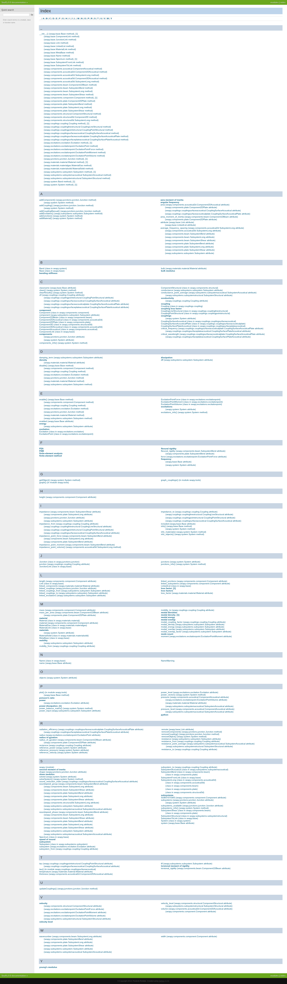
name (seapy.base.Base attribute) (55, 663)
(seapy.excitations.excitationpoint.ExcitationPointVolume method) (74, 155)
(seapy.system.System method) (59, 184)
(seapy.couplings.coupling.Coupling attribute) (186, 301)
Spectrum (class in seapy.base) (54, 837)
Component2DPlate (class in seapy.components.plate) (65, 322)
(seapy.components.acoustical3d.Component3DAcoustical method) (75, 78)
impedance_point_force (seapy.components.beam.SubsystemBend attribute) (75, 536)
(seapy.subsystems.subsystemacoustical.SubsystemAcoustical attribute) (199, 706)
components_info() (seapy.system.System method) (63, 343)
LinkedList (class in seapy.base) (176, 586)
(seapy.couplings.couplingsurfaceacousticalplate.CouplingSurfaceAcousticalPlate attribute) (207, 214)
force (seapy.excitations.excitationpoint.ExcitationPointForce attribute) (194, 456)
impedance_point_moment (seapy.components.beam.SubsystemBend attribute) (77, 544)
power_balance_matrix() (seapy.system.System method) (66, 708)
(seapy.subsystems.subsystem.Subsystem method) (68, 172)
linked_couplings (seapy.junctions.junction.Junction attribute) (67, 588)
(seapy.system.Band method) (57, 181)
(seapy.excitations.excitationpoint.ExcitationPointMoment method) (75, 152)
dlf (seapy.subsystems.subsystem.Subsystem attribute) (187, 360)
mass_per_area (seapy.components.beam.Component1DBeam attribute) (73, 612)
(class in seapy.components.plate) (181, 774)
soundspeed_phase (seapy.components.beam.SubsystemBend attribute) (73, 812)
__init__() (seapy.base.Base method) (56, 34)
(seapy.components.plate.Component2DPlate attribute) (191, 207)
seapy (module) (46, 767)
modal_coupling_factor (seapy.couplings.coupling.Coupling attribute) (193, 622)
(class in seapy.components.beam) (181, 786)
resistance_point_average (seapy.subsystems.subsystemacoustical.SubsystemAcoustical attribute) (208, 743)
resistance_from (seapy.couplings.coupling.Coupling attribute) (190, 741)
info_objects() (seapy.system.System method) (182, 534)
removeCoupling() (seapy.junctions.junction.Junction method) (190, 734)
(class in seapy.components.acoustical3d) (185, 782)
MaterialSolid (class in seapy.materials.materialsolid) (64, 635)
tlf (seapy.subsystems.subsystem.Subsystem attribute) (186, 863)
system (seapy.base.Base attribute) (177, 823)
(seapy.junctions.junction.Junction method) (64, 159)
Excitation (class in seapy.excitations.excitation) (61, 431)
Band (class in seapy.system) (53, 268)
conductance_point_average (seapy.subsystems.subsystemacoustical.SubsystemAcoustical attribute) (209, 292)
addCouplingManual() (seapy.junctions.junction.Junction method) (70, 211)
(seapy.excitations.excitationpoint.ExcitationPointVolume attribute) (196, 700)
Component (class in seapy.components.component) (64, 312)
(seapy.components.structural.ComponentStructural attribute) (73, 906)
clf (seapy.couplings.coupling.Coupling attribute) (61, 295)
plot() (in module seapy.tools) (53, 692)
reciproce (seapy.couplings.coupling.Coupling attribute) (65, 745)
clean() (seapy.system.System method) (57, 290)
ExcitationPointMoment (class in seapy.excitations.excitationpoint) (192, 402)
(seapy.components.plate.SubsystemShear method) (68, 110)
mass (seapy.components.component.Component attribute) (67, 610)
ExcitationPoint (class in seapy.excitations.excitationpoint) (66, 434)
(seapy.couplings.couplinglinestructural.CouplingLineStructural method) (77, 127)
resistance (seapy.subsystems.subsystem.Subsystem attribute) (191, 739)
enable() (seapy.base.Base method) (56, 399)
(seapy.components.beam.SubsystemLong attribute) (190, 237)
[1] (76, 34)
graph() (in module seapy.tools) (54, 482)
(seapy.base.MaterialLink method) (60, 49)
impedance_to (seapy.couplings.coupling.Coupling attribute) (189, 512)
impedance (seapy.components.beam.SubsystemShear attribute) (70, 512)
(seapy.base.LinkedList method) (59, 46)
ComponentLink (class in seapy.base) (57, 331)
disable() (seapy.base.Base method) (56, 365)
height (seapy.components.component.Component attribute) (67, 497)
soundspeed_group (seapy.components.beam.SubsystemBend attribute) (73, 784)
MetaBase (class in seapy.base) (54, 638)
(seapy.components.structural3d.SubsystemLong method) (71, 120)
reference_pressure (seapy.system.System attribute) (64, 750)
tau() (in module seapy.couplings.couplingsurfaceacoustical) (67, 869)
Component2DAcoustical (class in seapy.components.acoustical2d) (71, 320)
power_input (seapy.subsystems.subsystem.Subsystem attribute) (70, 710)
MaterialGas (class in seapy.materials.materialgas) (63, 625)
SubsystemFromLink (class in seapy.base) (181, 777)
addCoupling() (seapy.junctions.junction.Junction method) (66, 205)
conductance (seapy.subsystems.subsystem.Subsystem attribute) (192, 290)
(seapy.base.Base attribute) (178, 462)
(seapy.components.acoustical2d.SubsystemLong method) (71, 75)
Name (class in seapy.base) (52, 660)
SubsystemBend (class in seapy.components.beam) (185, 772)
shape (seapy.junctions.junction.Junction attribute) (63, 772)
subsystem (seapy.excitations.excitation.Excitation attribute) (67, 846)
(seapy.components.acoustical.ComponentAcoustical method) (73, 68)
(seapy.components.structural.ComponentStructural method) (72, 114)
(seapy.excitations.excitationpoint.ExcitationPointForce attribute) (74, 909)
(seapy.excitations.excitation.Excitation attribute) (66, 703)
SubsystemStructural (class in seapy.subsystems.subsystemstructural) (194, 816)
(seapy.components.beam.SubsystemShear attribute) (190, 240)
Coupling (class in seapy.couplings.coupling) (182, 306)
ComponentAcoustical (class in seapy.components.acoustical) (68, 329)
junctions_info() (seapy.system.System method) (183, 564)
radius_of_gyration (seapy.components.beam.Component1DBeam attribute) (75, 740)
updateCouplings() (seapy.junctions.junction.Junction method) (68, 888)
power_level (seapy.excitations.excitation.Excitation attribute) (189, 692)
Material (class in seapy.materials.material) (59, 620)
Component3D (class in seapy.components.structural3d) (65, 324)
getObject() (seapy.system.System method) (59, 480)
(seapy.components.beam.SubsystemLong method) (68, 91)
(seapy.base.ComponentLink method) (61, 36)
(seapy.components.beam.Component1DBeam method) (70, 85)
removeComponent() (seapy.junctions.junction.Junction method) (191, 732)
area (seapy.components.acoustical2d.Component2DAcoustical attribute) (195, 204)
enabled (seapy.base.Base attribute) (56, 421)
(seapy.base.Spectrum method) (59, 59)
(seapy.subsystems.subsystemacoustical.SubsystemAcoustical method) (77, 175)
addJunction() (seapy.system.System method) (61, 216)
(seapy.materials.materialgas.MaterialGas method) (68, 165)
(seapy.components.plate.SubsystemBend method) (68, 104)
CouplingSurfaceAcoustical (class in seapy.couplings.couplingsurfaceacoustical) (198, 321)
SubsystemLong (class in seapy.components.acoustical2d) (188, 780)
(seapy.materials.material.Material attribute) (64, 362)
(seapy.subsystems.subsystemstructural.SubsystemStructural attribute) (198, 295)
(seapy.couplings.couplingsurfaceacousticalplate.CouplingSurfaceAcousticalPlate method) (86, 136)
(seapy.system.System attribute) (59, 340)
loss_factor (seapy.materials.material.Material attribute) (187, 593)
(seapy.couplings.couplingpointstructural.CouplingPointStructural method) (78, 130)
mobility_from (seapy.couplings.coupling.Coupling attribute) (67, 646)
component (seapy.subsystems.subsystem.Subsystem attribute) (69, 315)
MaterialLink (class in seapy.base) (55, 627)
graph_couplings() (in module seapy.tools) (181, 480)
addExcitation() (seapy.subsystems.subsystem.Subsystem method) (71, 213)
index (283, 2)
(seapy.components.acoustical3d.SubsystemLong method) (71, 81)
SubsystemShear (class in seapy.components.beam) (186, 810)
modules (274, 2)
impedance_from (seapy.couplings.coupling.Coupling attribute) (68, 524)
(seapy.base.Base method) (56, 695)
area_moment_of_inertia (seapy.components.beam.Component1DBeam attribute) (199, 217)
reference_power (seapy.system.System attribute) (62, 748)
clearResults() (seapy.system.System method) (61, 292)
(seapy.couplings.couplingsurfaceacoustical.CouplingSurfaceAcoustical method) (81, 133)
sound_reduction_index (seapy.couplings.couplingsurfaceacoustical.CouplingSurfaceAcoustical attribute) (88, 781)
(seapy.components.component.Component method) (69, 97)
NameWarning (167, 660)
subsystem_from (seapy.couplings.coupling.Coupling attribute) (68, 849)
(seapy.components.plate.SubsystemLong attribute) (189, 247)
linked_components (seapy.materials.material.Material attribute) (69, 586)
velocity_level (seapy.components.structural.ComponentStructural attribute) (196, 903)
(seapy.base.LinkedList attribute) (180, 225)
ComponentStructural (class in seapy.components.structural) (189, 288)
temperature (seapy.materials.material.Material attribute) (66, 871)
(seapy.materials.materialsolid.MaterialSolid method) (68, 168)
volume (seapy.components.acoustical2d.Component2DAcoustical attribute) (196, 909)
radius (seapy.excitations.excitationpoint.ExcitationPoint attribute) (69, 735)
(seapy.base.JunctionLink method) (60, 39)
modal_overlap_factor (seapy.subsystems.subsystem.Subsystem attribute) (196, 631)
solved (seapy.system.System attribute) (57, 776)
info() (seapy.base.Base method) (176, 526)
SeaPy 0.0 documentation (13, 2)
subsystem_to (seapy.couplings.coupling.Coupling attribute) (189, 767)
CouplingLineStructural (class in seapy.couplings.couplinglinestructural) (194, 311)
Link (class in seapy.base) (51, 583)
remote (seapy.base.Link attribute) (177, 729)
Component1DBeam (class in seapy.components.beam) (65, 317)
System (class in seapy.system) (176, 821)
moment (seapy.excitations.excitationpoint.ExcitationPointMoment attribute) (196, 636)
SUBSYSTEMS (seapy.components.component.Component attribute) (193, 797)
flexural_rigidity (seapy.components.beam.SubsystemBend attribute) (193, 451)
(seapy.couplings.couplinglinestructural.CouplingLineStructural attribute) (78, 526)
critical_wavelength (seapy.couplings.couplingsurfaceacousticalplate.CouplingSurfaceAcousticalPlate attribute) (213, 334)
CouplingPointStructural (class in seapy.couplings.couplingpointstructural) (195, 313)
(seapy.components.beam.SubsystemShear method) (69, 94)
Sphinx (162, 981)
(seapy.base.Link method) (56, 43)
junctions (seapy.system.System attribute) (180, 562)
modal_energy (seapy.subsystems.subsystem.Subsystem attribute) (192, 627)
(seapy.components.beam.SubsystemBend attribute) (190, 234)
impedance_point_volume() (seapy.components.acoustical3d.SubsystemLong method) (80, 547)
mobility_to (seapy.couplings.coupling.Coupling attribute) (187, 610)
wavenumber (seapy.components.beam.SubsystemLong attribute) (70, 936)
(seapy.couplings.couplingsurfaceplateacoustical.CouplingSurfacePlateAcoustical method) (86, 139)
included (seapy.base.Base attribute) (178, 524)
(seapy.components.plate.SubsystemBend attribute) (189, 243)
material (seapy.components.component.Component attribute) (68, 623)
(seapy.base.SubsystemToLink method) (62, 65)
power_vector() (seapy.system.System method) (183, 695)
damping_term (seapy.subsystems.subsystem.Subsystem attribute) (71, 357)
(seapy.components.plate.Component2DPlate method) (69, 101)
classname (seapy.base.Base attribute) (57, 288)
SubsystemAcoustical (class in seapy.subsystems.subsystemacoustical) (194, 769)
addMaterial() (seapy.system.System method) (60, 218)
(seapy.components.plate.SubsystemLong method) (68, 107)
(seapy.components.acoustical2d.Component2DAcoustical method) (75, 72)
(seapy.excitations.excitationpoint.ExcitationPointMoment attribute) (75, 912)
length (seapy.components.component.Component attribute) (67, 581)
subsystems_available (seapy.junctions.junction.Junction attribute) (192, 805)
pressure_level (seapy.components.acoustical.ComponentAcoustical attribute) (197, 709)
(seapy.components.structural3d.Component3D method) (70, 117)
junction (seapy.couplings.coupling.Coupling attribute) (64, 564)
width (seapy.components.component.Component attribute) (189, 936)
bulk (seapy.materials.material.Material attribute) (184, 268)
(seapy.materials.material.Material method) (64, 162)
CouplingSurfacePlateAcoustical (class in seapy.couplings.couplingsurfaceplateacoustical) (203, 326)
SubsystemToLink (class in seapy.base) (179, 818)
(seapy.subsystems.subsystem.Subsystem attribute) (189, 253)
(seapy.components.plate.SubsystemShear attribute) (190, 250)
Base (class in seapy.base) (52, 271)
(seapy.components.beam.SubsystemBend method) (68, 88)
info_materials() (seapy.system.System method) (183, 532)
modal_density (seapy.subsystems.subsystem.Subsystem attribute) (192, 624)
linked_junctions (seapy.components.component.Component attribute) (194, 581)
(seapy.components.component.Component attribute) (190, 911)
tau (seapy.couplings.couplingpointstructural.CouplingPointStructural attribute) (76, 863)
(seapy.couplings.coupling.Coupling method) (65, 123)
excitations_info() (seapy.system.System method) (184, 412)
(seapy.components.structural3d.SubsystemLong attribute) (71, 802)
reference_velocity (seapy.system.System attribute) (63, 752)
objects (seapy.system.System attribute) (58, 677)
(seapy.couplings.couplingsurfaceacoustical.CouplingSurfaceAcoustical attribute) (203, 210)
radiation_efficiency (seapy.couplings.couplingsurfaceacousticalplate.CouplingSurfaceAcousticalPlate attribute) (91, 729)
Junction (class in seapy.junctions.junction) (59, 562)
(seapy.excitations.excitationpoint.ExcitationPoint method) (71, 146)
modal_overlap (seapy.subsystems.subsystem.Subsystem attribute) (193, 629)
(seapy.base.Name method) (57, 55)
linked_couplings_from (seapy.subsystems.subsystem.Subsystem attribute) (74, 590)
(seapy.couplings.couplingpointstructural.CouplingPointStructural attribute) (79, 297)
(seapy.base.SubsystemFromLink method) (64, 62)
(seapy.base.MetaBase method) (59, 52)
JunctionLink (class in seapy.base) (55, 566)
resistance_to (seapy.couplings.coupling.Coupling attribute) (189, 749)
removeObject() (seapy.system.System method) (184, 736)
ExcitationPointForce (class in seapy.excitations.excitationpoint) (190, 399)
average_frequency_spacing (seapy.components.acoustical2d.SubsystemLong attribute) (202, 228)
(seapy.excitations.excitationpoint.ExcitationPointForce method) (73, 149)
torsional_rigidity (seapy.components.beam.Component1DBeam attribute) (195, 868)
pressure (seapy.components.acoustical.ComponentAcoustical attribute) (195, 697)
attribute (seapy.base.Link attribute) (177, 222)
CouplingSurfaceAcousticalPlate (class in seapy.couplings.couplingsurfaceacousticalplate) (203, 323)
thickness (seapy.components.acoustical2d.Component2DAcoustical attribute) (76, 874)
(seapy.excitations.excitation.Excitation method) (66, 143)
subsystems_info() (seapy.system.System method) (185, 808)
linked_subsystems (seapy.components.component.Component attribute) (195, 583)
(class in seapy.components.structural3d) (184, 792)
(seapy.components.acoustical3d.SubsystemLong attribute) (193, 230)
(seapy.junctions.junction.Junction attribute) (64, 337)
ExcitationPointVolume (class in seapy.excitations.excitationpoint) (191, 404)
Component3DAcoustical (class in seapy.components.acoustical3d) (71, 327)
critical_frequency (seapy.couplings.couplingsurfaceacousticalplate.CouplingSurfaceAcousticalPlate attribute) (212, 328)
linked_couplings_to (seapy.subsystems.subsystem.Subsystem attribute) (73, 593)
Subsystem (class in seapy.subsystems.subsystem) (63, 844)
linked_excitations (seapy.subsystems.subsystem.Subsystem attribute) (72, 595)
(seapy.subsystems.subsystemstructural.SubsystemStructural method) (77, 178)
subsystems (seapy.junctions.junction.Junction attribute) (187, 800)
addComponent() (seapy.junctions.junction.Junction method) (67, 200)
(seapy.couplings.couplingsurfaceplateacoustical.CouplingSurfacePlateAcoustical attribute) (86, 307)
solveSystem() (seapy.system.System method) (61, 779)
